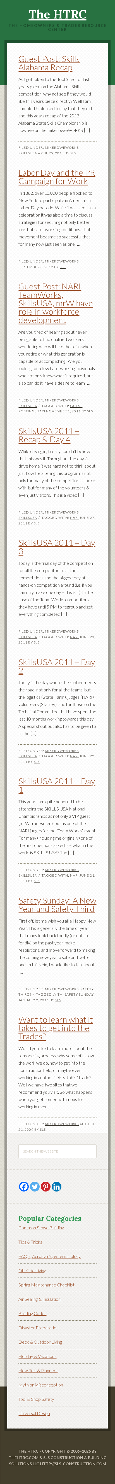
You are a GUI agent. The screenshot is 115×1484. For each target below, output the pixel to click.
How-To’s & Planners (38, 1370)
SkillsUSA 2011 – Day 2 (56, 666)
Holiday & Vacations (37, 1356)
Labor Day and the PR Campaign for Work (56, 176)
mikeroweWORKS (62, 147)
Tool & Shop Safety (36, 1399)
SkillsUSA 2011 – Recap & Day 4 (48, 435)
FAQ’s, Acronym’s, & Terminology (49, 1256)
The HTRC (58, 14)
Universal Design (34, 1413)
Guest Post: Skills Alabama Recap (49, 63)
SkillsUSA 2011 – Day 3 (56, 546)
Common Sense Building (41, 1227)
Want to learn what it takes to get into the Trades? (55, 1027)
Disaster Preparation (38, 1327)
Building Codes (32, 1313)
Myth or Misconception (40, 1384)
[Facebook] (24, 1187)
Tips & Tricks (30, 1241)
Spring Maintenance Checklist (46, 1284)
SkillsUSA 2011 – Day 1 (56, 785)
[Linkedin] (56, 1187)
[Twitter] (35, 1187)
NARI (41, 411)
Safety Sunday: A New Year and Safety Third (57, 904)
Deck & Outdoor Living (40, 1341)
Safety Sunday (79, 994)
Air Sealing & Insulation (39, 1299)
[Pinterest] (46, 1187)
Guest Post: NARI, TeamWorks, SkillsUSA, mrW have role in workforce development (55, 303)
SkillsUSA (27, 153)
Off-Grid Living (32, 1270)
